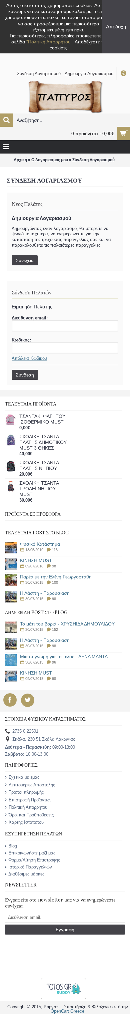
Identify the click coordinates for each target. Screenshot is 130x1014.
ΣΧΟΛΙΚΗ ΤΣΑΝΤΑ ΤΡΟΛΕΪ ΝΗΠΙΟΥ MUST (39, 488)
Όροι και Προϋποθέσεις (31, 814)
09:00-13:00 (40, 747)
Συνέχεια (25, 260)
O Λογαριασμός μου (49, 160)
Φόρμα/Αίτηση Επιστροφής (34, 859)
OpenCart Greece (67, 1011)
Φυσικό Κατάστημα (40, 544)
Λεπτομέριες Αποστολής (32, 784)
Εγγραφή (65, 929)
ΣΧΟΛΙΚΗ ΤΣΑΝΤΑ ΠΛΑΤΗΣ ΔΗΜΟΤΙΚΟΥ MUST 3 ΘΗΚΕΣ (43, 442)
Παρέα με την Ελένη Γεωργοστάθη (56, 576)
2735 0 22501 (25, 731)
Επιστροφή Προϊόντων (30, 799)
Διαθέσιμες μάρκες (26, 873)
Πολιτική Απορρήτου (28, 807)
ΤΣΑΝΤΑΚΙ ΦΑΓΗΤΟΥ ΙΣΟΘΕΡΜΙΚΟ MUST (42, 419)
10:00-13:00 (26, 754)
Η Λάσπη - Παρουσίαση (45, 593)
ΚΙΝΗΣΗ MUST (36, 560)
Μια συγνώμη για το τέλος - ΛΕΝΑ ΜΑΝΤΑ (64, 656)
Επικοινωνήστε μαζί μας (31, 852)
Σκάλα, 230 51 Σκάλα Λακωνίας (43, 739)
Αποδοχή (116, 26)
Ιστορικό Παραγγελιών (30, 866)
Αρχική (20, 160)
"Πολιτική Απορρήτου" (49, 41)
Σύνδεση (25, 374)
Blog (12, 845)
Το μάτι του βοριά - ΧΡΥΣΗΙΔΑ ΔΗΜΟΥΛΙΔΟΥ (67, 623)
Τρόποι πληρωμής (26, 792)
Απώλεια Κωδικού (29, 358)
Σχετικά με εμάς (24, 777)
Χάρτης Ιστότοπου (26, 822)
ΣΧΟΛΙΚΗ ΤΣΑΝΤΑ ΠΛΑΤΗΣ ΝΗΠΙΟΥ (39, 465)
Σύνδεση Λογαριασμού (93, 160)
